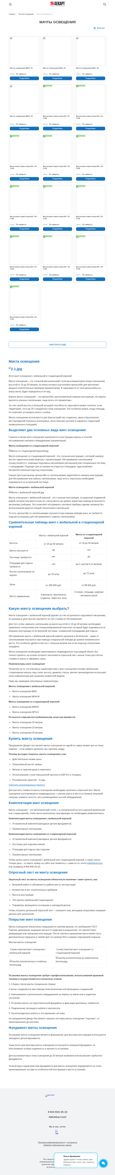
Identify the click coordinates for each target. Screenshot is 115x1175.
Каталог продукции (26, 14)
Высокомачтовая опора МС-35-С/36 (90, 268)
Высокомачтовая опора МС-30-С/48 (57, 167)
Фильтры (101, 28)
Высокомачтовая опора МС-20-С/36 (90, 218)
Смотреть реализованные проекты (27, 785)
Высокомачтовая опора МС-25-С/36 (23, 268)
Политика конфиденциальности (51, 1142)
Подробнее (24, 78)
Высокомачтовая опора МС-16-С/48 (56, 117)
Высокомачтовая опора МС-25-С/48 (23, 167)
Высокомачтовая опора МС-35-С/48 (90, 167)
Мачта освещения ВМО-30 (21, 116)
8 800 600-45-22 (57, 1112)
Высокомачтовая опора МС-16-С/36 (56, 218)
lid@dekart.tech (95, 863)
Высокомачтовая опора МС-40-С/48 (23, 218)
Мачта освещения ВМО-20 (54, 68)
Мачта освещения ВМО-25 (87, 68)
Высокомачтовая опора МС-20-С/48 (90, 117)
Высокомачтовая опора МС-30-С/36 (57, 268)
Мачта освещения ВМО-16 (21, 68)
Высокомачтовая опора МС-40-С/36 (23, 318)
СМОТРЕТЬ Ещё (57, 344)
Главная (12, 14)
